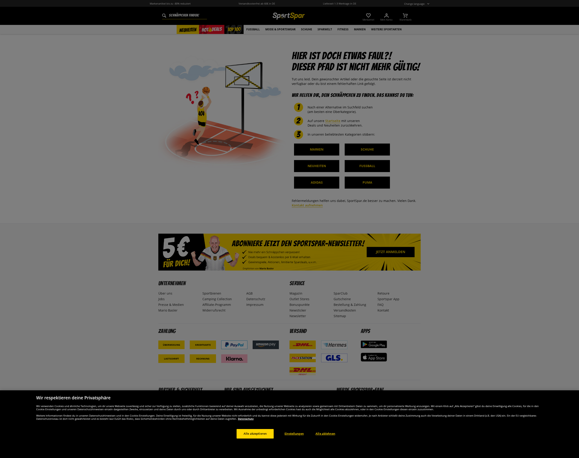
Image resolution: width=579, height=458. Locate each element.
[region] (289, 424)
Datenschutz (246, 418)
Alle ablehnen (325, 434)
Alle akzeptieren (255, 434)
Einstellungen (294, 434)
